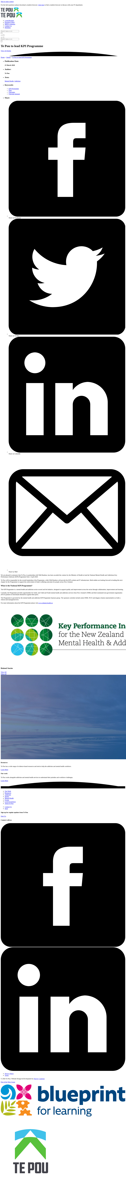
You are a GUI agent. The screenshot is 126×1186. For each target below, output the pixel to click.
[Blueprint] (63, 1116)
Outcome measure (14, 94)
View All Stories (6, 51)
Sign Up (3, 816)
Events (7, 800)
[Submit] (1, 33)
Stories (8, 57)
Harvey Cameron (39, 1079)
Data (10, 90)
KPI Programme (14, 89)
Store (6, 808)
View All (3, 672)
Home (3, 57)
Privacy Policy (9, 1073)
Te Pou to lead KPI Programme (22, 57)
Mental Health (9, 81)
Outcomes (12, 92)
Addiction (17, 81)
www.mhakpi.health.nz (45, 603)
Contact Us (8, 807)
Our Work (8, 791)
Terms (7, 1075)
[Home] (63, 12)
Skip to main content (7, 1)
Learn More (4, 770)
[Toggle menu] (1, 37)
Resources (8, 793)
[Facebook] (63, 946)
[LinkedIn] (63, 1070)
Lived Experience (10, 802)
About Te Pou (9, 803)
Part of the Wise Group (8, 1082)
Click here (41, 5)
